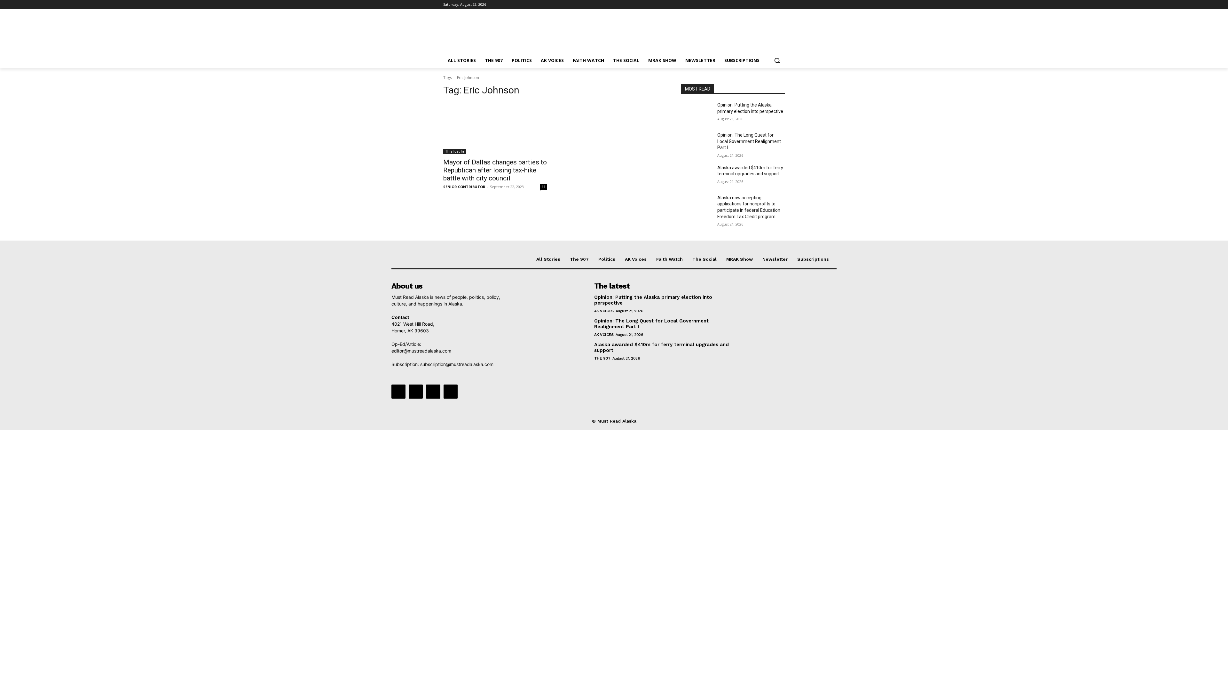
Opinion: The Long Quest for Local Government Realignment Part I (749, 141)
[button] (777, 60)
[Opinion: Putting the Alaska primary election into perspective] (696, 113)
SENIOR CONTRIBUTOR (464, 186)
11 (544, 187)
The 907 (602, 358)
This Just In (454, 151)
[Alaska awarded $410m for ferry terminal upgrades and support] (696, 176)
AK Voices (604, 311)
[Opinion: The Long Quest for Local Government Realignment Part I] (696, 143)
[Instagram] (754, 4)
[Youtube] (781, 4)
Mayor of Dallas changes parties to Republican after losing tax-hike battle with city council (495, 170)
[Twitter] (763, 4)
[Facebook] (745, 4)
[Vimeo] (772, 4)
